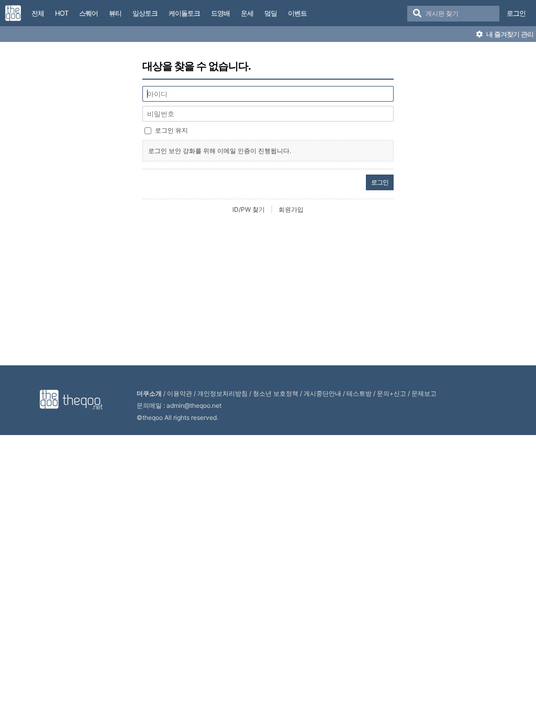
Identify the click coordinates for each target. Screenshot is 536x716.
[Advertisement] (268, 290)
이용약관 (179, 393)
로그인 (516, 13)
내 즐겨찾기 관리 (509, 34)
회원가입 (291, 209)
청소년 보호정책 (275, 393)
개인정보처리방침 (222, 393)
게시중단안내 (322, 393)
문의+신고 (391, 393)
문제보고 (424, 393)
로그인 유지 (171, 130)
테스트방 (359, 393)
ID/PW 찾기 (248, 209)
